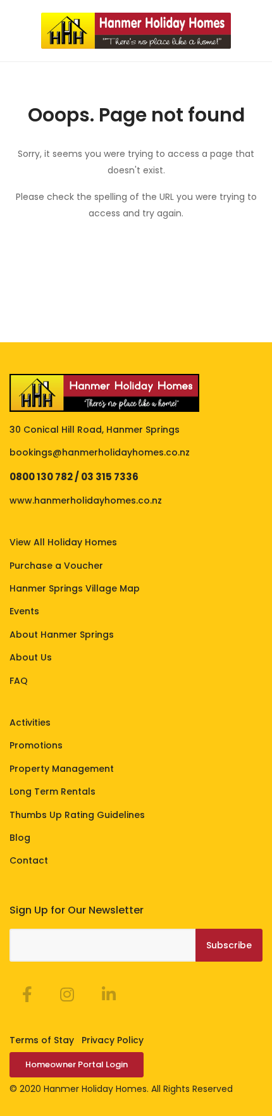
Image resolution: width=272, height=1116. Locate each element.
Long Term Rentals (52, 791)
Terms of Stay (41, 1040)
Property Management (61, 768)
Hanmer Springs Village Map (74, 588)
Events (24, 611)
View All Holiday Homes (63, 542)
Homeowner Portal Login (76, 1064)
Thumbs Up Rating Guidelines (77, 815)
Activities (30, 722)
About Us (30, 657)
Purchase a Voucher (56, 565)
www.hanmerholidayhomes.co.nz (85, 500)
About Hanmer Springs (61, 634)
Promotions (36, 745)
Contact (28, 860)
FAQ (18, 680)
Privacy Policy (113, 1040)
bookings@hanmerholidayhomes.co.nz (99, 452)
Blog (19, 837)
